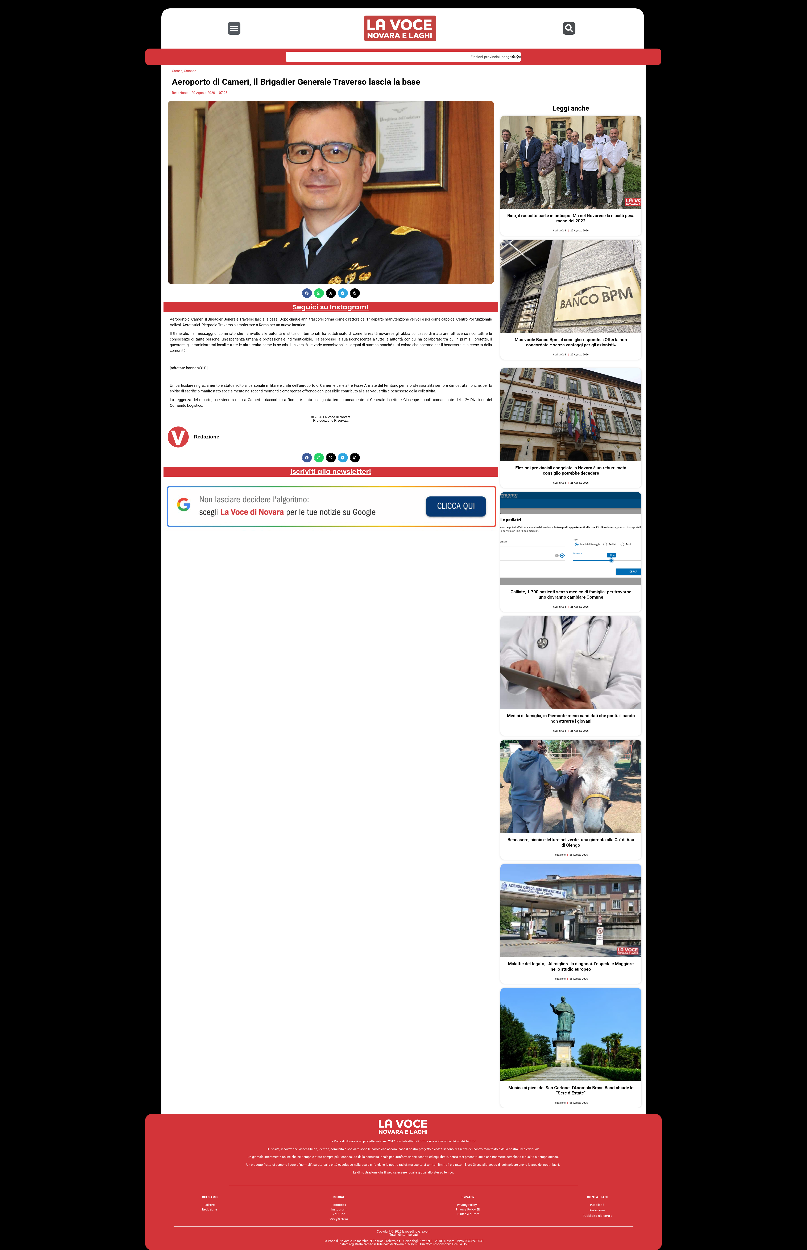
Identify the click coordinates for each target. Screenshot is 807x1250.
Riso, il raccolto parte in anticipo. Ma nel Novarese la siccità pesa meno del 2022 (570, 218)
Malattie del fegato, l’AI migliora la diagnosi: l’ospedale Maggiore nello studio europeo (571, 966)
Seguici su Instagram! (331, 307)
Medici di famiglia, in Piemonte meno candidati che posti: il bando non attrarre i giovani (571, 718)
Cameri (177, 71)
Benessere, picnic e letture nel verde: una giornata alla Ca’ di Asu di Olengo (571, 842)
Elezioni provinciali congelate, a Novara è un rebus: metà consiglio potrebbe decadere (360, 57)
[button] (234, 28)
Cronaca (190, 71)
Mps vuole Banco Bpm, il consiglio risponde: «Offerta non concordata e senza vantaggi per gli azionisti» (571, 342)
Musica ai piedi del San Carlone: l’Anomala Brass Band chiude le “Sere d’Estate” (570, 1090)
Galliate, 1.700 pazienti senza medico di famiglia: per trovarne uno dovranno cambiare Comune (570, 594)
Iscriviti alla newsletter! (330, 471)
